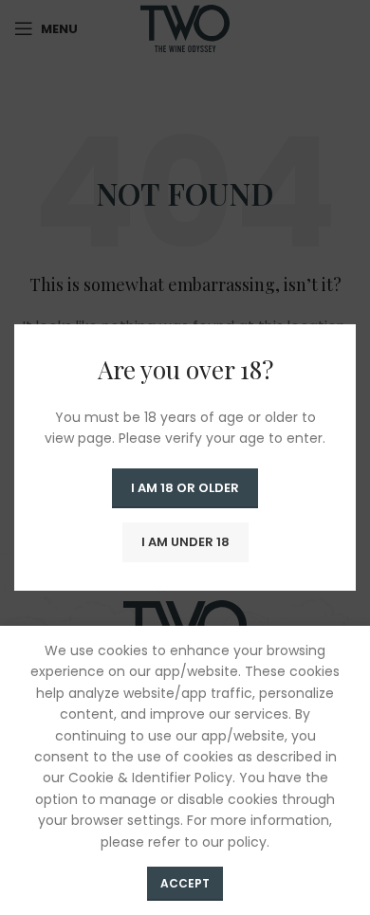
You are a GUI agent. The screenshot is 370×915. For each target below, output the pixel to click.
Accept (185, 883)
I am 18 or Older (185, 488)
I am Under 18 (185, 542)
